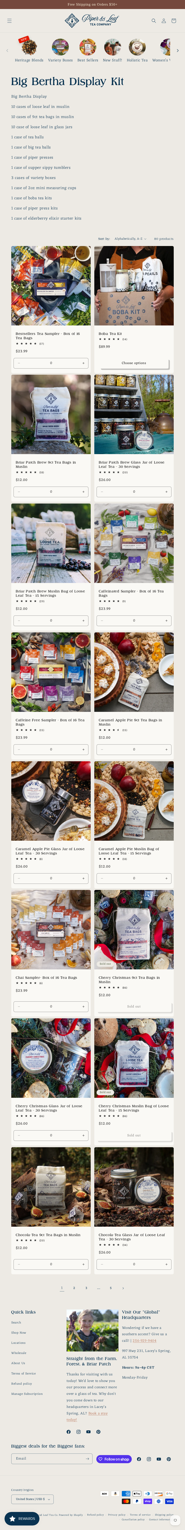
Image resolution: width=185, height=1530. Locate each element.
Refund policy (21, 1384)
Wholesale (18, 1353)
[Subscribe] (87, 1458)
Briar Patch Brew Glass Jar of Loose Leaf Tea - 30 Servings (132, 464)
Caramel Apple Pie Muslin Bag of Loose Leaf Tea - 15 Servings (129, 851)
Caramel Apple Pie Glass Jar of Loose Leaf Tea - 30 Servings (50, 851)
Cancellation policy (133, 1520)
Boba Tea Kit (110, 334)
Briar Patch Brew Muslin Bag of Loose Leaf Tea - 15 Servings (50, 593)
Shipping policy (164, 1515)
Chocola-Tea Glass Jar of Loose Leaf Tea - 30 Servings (132, 1237)
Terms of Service (23, 1374)
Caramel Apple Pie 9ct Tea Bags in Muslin (130, 722)
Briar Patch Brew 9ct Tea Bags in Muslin (46, 464)
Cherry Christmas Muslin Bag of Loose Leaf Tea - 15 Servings (134, 1108)
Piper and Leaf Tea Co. (44, 1515)
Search (16, 1323)
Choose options (134, 363)
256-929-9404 (144, 1341)
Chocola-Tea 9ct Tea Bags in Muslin (48, 1235)
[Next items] (178, 51)
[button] (9, 21)
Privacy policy (117, 1515)
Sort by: (104, 239)
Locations (18, 1343)
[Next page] (123, 1288)
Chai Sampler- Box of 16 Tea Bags (46, 978)
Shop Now (18, 1333)
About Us (18, 1363)
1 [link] (62, 1288)
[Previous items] (7, 51)
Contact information (161, 1520)
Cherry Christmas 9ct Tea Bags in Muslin (129, 980)
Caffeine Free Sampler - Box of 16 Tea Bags (50, 722)
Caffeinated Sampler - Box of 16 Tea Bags (131, 593)
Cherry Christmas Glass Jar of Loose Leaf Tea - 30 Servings (49, 1108)
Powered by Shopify (71, 1515)
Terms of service (140, 1515)
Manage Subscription (27, 1394)
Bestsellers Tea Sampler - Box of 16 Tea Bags (48, 336)
